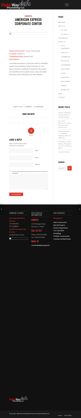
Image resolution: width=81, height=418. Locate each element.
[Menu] (66, 4)
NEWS (60, 94)
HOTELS (63, 73)
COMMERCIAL (65, 57)
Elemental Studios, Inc (43, 413)
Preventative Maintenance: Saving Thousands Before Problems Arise (64, 124)
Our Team (64, 30)
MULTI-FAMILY (65, 81)
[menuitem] (66, 4)
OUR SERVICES (63, 38)
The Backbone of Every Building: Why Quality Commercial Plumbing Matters (65, 144)
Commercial (28, 16)
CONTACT (61, 97)
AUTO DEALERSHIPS (65, 47)
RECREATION (65, 90)
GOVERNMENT (66, 65)
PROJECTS (61, 42)
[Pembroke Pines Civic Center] (1, 209)
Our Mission (64, 34)
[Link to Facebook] (74, 4)
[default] (28, 40)
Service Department (60, 228)
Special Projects (59, 225)
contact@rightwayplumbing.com (43, 245)
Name (37, 150)
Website (37, 164)
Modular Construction (61, 236)
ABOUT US (61, 26)
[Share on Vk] (35, 120)
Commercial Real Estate (62, 239)
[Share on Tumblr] (31, 120)
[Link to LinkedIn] (77, 4)
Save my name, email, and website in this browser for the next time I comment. (30, 172)
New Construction (60, 222)
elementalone (39, 107)
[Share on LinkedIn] (26, 120)
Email (37, 157)
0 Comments (28, 107)
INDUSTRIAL (65, 77)
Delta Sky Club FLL (64, 152)
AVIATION (64, 52)
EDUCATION (65, 61)
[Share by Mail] (45, 120)
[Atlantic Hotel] (79, 209)
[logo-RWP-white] (16, 4)
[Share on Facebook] (11, 120)
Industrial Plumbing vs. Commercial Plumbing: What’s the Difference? (64, 134)
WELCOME (61, 22)
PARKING (64, 85)
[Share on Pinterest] (21, 120)
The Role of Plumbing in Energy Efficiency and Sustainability (64, 115)
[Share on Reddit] (40, 120)
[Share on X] (16, 120)
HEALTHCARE (65, 69)
